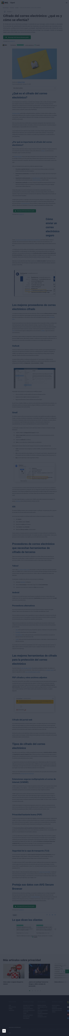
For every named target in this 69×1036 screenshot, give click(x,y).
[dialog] (34, 518)
